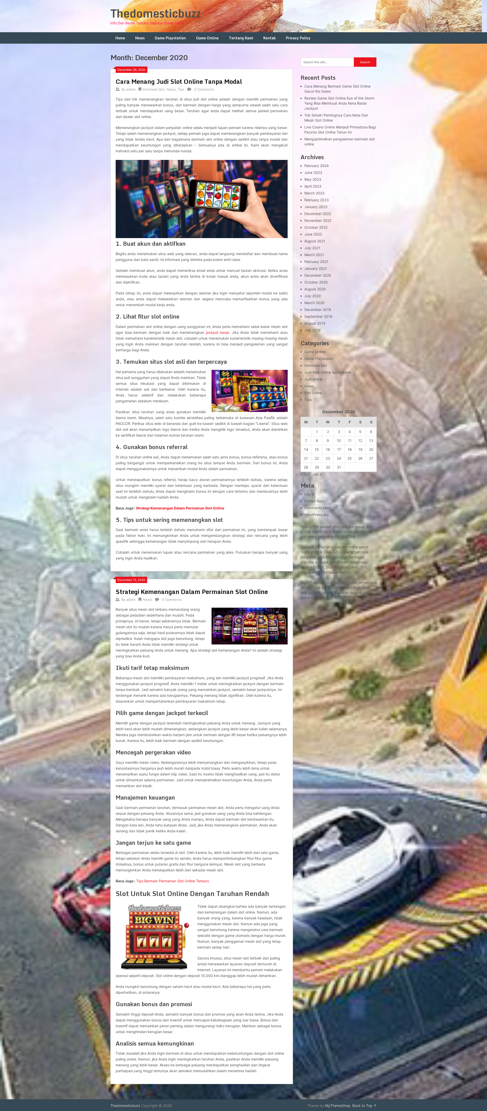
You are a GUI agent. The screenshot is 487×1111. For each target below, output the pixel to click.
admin (131, 89)
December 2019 (317, 309)
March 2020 (314, 303)
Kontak (269, 38)
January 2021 (315, 268)
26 (360, 458)
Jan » (317, 474)
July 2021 (312, 248)
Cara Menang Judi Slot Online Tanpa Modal (179, 81)
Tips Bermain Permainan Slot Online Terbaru (172, 881)
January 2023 (315, 207)
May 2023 (312, 179)
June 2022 (313, 234)
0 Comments (204, 89)
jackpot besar (217, 332)
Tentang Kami (241, 38)
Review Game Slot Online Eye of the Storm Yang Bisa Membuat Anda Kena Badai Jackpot (339, 103)
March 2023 (314, 193)
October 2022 (315, 227)
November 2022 (317, 220)
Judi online (313, 379)
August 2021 (314, 241)
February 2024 (316, 165)
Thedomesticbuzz (155, 13)
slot (325, 562)
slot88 (317, 531)
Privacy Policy (298, 38)
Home (120, 38)
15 (317, 449)
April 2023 (312, 186)
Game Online (207, 38)
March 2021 (314, 255)
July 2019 (312, 330)
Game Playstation (170, 38)
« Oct (305, 474)
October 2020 (316, 282)
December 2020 (317, 275)
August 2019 (314, 323)
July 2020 (312, 296)
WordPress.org (316, 514)
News (140, 38)
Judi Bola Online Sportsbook (327, 372)
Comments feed (317, 508)
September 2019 (318, 316)
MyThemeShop (337, 1105)
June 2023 (313, 172)
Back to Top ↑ (364, 1105)
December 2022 (317, 213)
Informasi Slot (154, 89)
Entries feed (314, 501)
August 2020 (315, 289)
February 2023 (316, 200)
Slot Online (313, 393)
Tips (181, 89)
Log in (309, 494)
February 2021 (316, 261)
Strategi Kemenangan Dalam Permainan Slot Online (180, 508)
